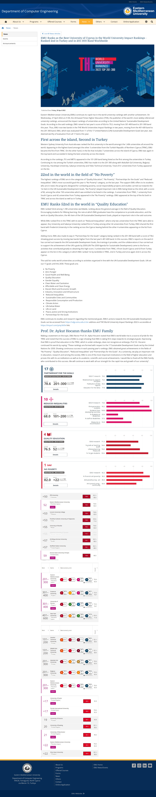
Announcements (9, 43)
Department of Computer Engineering (30, 11)
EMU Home (133, 2)
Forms (73, 21)
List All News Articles (52, 33)
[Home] (3, 28)
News (84, 21)
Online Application (131, 21)
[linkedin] (145, 766)
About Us (17, 21)
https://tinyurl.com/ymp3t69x (53, 325)
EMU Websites (77, 793)
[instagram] (139, 766)
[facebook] (134, 766)
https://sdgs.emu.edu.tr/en (77, 322)
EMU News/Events (146, 2)
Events (5, 39)
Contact (114, 21)
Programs (34, 21)
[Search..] (151, 21)
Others (99, 21)
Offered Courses (55, 21)
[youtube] (150, 766)
